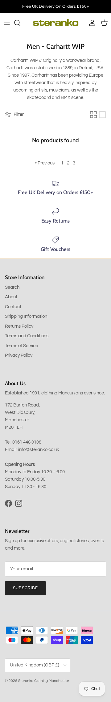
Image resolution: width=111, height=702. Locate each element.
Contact (13, 306)
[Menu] (7, 23)
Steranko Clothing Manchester (43, 681)
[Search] (20, 23)
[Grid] (93, 114)
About (11, 297)
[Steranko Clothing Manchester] (56, 23)
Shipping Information (26, 316)
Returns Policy (19, 326)
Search (12, 287)
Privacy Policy (18, 355)
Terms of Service (21, 345)
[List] (102, 114)
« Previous (45, 163)
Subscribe (25, 588)
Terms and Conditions (26, 336)
